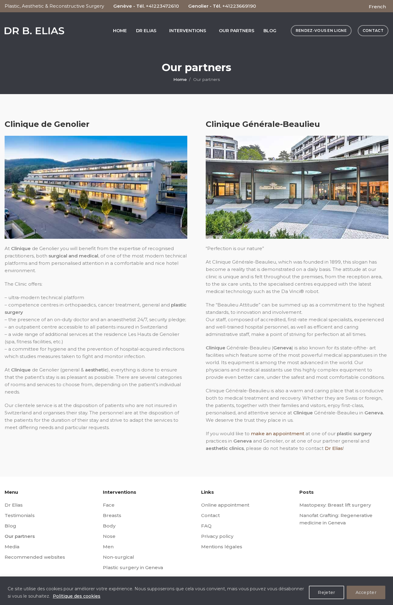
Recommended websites (35, 557)
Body (109, 526)
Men (108, 547)
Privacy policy (217, 536)
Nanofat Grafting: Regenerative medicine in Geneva (335, 519)
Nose (109, 536)
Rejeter (326, 592)
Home (180, 79)
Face (109, 505)
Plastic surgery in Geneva (133, 567)
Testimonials (20, 515)
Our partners (20, 536)
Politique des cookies (76, 596)
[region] (196, 590)
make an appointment (277, 433)
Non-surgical (118, 557)
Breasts (112, 515)
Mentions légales (221, 547)
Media (12, 547)
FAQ (206, 526)
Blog (10, 526)
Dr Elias (334, 448)
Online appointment (225, 505)
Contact (210, 515)
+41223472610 (162, 6)
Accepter (366, 592)
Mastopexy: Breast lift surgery (335, 505)
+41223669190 (239, 6)
